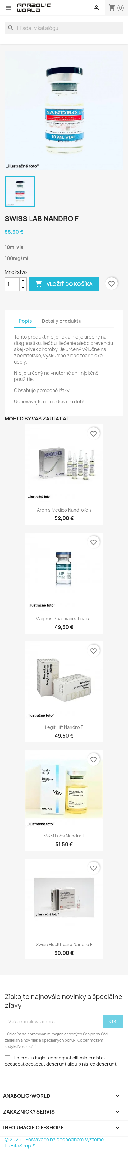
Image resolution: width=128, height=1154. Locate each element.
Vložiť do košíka (64, 284)
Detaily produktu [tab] (62, 321)
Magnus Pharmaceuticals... (64, 619)
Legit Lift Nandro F (64, 727)
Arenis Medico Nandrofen (64, 510)
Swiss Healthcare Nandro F (64, 944)
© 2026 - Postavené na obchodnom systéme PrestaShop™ (54, 1142)
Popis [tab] (25, 321)
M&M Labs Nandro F (64, 836)
